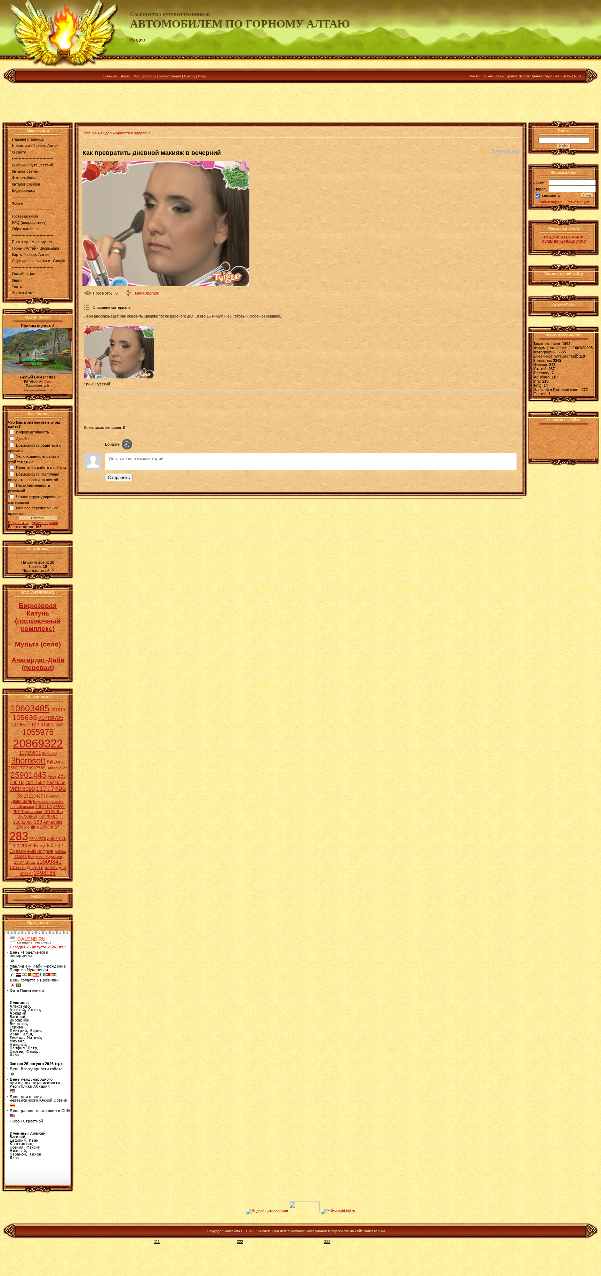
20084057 (49, 827)
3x (20, 796)
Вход (202, 76)
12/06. (59, 725)
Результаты (18, 522)
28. (61, 776)
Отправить (119, 477)
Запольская (57, 768)
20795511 (20, 724)
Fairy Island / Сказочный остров (36, 848)
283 (18, 836)
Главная (110, 76)
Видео (125, 76)
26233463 (27, 816)
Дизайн (22, 438)
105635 (24, 717)
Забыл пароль (550, 202)
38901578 (56, 838)
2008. (26, 845)
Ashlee (60, 852)
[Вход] (127, 444)
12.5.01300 (42, 724)
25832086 (23, 822)
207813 (57, 709)
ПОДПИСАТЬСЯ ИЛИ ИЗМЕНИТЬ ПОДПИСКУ (564, 239)
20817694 (35, 782)
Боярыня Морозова (45, 856)
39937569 (36, 768)
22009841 (49, 862)
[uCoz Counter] (304, 1211)
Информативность (32, 432)
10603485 (29, 708)
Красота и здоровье (133, 133)
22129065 (53, 811)
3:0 (16, 845)
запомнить (550, 196)
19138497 (33, 796)
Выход (189, 76)
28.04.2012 (24, 862)
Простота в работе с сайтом (41, 467)
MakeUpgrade (147, 293)
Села (47, 381)
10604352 (55, 782)
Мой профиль (145, 76)
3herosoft (28, 760)
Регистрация (170, 76)
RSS (577, 76)
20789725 (50, 717)
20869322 (38, 743)
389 (38, 822)
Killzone (55, 762)
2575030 (49, 753)
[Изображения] (119, 352)
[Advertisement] (300, 104)
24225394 (48, 816)
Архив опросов (45, 522)
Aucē (52, 776)
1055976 (38, 732)
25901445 (28, 775)
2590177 (16, 768)
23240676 (37, 839)
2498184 (45, 873)
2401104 (43, 806)
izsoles (20, 856)
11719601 (30, 753)
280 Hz (17, 782)
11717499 (51, 788)
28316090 (22, 788)
